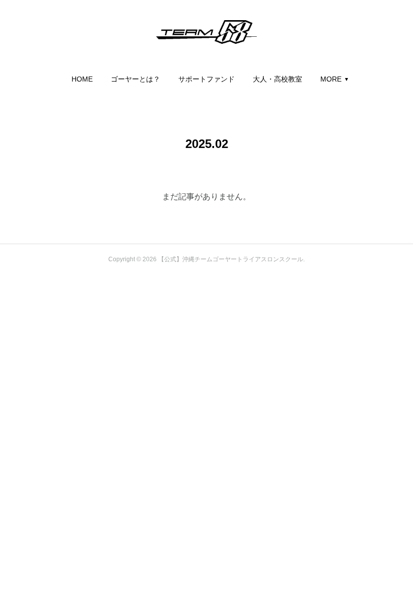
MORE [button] (330, 79)
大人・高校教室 (277, 79)
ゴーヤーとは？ (135, 79)
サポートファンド (206, 79)
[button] (82, 79)
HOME (82, 79)
